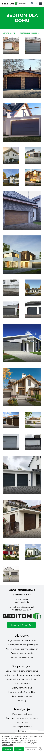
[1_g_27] (22, 387)
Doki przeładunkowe (22, 696)
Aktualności (22, 722)
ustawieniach (7, 745)
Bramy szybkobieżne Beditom (22, 692)
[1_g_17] (33, 177)
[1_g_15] (11, 177)
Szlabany (22, 700)
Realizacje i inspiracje (22, 727)
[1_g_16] (11, 552)
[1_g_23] (33, 309)
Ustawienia (31, 749)
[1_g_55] (22, 475)
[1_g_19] (22, 210)
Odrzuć (19, 749)
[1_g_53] (33, 442)
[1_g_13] (33, 155)
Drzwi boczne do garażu (22, 653)
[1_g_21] (22, 254)
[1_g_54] (11, 309)
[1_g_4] (11, 45)
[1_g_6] (33, 552)
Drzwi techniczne (22, 684)
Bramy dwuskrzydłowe (22, 657)
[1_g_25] (22, 343)
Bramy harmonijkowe (22, 688)
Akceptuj (8, 749)
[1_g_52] (11, 442)
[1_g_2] (11, 574)
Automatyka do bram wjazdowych (22, 649)
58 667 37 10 (26, 610)
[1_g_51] (11, 288)
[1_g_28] (11, 420)
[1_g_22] (33, 288)
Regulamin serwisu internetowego (22, 718)
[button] (41, 3)
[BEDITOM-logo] (10, 3)
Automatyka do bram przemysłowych (22, 675)
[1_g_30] (33, 420)
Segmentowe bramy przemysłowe (22, 671)
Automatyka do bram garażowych (22, 645)
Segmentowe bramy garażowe (22, 640)
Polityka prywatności (22, 714)
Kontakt (22, 731)
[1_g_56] (22, 519)
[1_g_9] (22, 122)
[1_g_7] (33, 45)
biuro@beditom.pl (25, 607)
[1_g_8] (22, 78)
